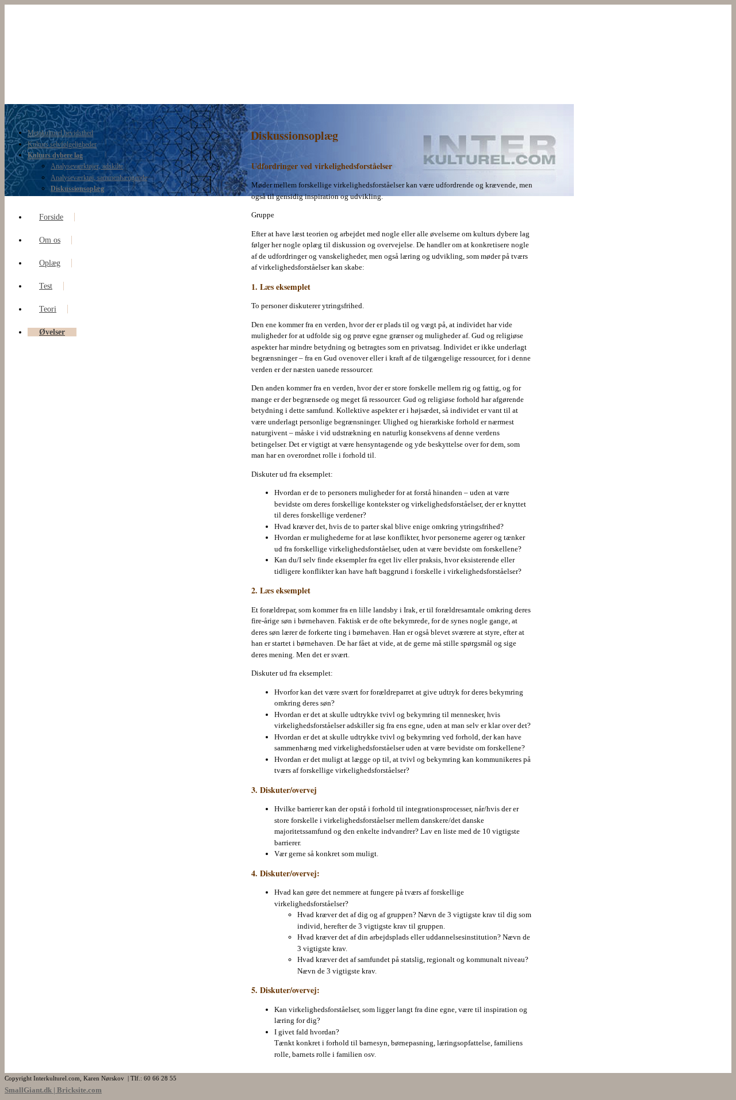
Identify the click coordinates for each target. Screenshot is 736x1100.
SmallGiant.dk (28, 1090)
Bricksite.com (79, 1090)
